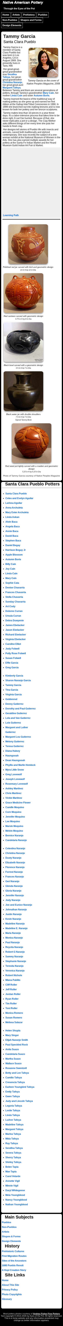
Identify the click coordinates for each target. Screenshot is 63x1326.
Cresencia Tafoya (15, 1082)
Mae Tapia (11, 1171)
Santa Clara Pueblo (16, 493)
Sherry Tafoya (13, 1157)
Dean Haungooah (15, 760)
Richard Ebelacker (15, 634)
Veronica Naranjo (15, 970)
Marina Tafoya (13, 1134)
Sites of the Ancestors (14, 1260)
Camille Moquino (14, 807)
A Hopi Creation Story (14, 1270)
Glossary (7, 1299)
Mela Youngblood (15, 1195)
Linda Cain (16, 95)
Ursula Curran (13, 616)
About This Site (10, 1285)
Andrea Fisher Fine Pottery (46, 1314)
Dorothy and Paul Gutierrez (20, 708)
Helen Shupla (12, 1030)
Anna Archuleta (14, 507)
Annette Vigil (12, 1181)
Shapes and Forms (31, 20)
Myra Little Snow (14, 769)
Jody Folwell (12, 648)
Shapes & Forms (11, 1236)
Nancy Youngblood (16, 1200)
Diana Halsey (12, 751)
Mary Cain (48, 93)
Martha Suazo (13, 1059)
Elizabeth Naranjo (15, 862)
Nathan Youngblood (16, 1204)
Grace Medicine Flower (18, 802)
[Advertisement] (31, 181)
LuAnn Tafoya (13, 1120)
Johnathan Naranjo (16, 909)
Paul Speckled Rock (16, 1044)
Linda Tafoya (12, 1115)
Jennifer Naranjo (14, 895)
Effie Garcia (11, 663)
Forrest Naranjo (14, 872)
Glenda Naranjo (14, 886)
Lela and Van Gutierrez (17, 718)
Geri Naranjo (12, 881)
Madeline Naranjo (15, 923)
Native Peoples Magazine (48, 476)
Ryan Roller (11, 999)
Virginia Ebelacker (15, 639)
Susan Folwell (13, 658)
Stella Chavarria (14, 597)
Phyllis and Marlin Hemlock (20, 765)
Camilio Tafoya (13, 1077)
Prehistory (29, 15)
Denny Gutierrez (14, 704)
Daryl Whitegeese (15, 1190)
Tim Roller (11, 1003)
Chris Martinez (13, 793)
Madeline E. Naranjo (16, 928)
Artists (16, 15)
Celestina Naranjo (15, 848)
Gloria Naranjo (13, 890)
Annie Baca (11, 531)
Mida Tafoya (12, 1138)
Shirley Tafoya (13, 1162)
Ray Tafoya (11, 1143)
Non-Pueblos (9, 20)
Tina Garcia (11, 690)
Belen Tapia (11, 1167)
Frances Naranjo (14, 876)
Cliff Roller (11, 984)
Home (5, 15)
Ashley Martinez (14, 788)
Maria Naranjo (13, 933)
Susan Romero (13, 1017)
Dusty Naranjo (13, 858)
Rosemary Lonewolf (16, 784)
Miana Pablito (12, 980)
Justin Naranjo (13, 914)
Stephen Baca (13, 540)
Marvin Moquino (14, 826)
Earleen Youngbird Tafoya (19, 1087)
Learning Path (11, 215)
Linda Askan (12, 517)
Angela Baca (12, 526)
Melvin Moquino (14, 831)
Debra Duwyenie (14, 620)
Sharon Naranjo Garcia (18, 680)
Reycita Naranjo (14, 947)
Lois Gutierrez (13, 722)
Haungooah (12, 755)
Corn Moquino (13, 812)
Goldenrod (11, 699)
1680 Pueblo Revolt (12, 1265)
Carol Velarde (12, 1176)
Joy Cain (10, 569)
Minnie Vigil (11, 1185)
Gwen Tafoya (12, 1096)
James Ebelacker (14, 625)
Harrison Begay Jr (15, 550)
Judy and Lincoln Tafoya (19, 1101)
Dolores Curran (14, 611)
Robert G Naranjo (15, 952)
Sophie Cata (12, 583)
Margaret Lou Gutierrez (18, 737)
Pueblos (42, 15)
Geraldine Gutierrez (16, 713)
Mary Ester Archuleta (17, 512)
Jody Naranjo (12, 900)
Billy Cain (10, 564)
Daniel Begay (12, 545)
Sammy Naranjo (14, 956)
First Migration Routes (14, 1256)
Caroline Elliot (13, 644)
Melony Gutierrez (14, 741)
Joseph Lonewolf (15, 779)
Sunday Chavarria (15, 601)
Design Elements (11, 25)
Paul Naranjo (12, 942)
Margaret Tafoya (12, 87)
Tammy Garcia (13, 685)
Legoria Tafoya (13, 1106)
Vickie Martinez (13, 798)
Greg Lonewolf (13, 774)
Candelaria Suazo (15, 1054)
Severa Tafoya (13, 1153)
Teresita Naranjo (14, 966)
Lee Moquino (12, 821)
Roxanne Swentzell (16, 1068)
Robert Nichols (13, 975)
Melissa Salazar (14, 1022)
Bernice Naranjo (14, 835)
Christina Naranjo (12, 82)
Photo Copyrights (12, 1294)
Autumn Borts (41, 95)
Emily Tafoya (12, 1091)
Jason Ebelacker (14, 630)
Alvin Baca (11, 522)
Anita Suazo (12, 1049)
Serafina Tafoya (10, 75)
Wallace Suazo (13, 1063)
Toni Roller (11, 1008)
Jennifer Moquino (15, 816)
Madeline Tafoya (14, 1124)
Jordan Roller (13, 994)
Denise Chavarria (15, 587)
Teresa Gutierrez (14, 746)
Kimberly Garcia (14, 675)
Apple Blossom (14, 554)
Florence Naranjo (15, 867)
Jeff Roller (11, 989)
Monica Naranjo (14, 937)
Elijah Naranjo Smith (16, 1040)
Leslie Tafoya (12, 1110)
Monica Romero (14, 1013)
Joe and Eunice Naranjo (18, 905)
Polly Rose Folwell (15, 653)
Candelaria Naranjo (16, 840)
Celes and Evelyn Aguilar (19, 498)
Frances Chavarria (15, 592)
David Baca (11, 536)
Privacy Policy (10, 1289)
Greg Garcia (12, 667)
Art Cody (10, 606)
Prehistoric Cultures (13, 1251)
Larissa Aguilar (13, 503)
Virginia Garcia (13, 694)
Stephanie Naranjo (15, 961)
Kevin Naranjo (13, 919)
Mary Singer (12, 1035)
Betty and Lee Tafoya (17, 1073)
